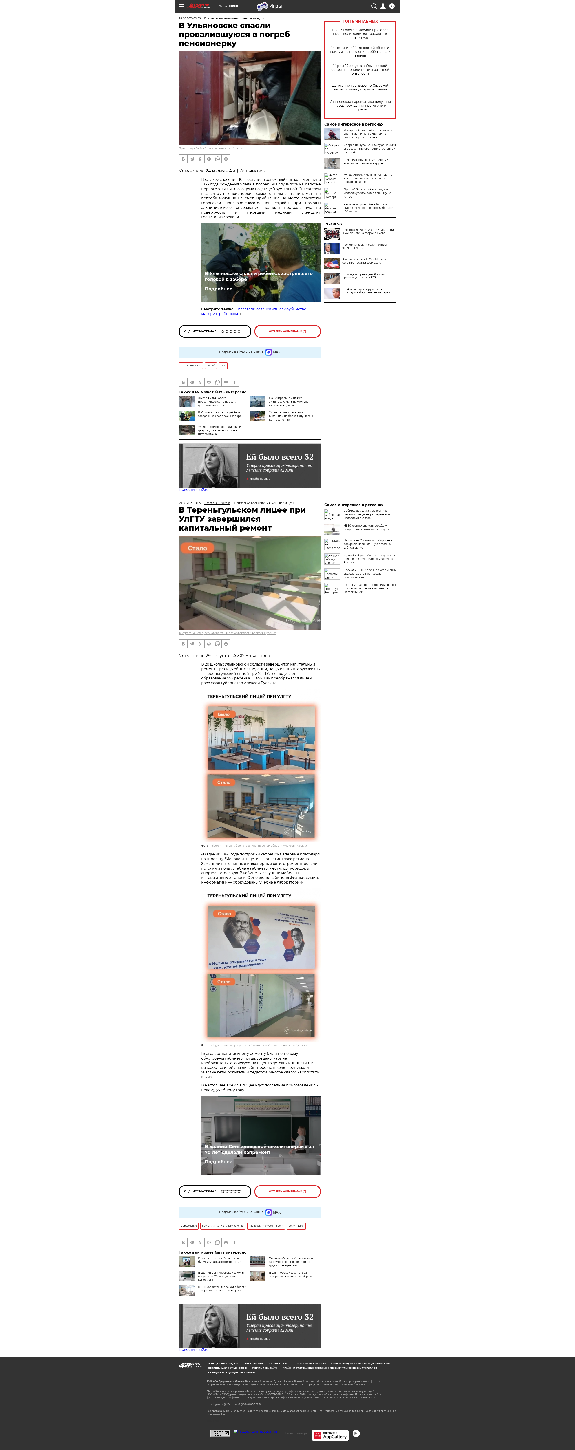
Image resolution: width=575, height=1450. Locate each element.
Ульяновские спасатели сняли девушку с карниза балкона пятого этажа (219, 430)
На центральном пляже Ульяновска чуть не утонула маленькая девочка (289, 401)
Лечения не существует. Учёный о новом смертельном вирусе (367, 161)
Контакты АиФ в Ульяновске (227, 1368)
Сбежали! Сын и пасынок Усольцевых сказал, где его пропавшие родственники (370, 573)
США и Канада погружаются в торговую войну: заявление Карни (366, 291)
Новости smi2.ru (194, 489)
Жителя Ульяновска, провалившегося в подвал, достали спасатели (217, 401)
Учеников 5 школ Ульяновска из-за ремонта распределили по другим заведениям (292, 1261)
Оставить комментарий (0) (287, 331)
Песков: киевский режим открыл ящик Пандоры (365, 246)
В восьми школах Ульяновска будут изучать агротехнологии (219, 1259)
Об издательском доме (223, 1363)
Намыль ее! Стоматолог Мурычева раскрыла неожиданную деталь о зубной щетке (368, 544)
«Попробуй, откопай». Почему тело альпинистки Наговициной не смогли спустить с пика (368, 133)
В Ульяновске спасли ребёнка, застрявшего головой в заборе (259, 276)
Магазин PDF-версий (311, 1363)
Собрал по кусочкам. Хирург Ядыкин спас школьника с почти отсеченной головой (370, 148)
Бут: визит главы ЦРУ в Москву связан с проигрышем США (364, 261)
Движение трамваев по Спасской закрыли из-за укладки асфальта (360, 87)
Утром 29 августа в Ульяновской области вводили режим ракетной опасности (360, 69)
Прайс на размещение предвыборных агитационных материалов (330, 1368)
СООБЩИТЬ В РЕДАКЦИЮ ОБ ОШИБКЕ (231, 1372)
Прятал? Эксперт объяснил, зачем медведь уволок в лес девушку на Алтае (367, 193)
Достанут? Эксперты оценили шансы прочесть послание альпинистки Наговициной (370, 588)
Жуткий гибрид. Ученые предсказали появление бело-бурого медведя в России (370, 558)
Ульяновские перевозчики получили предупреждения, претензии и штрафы (360, 105)
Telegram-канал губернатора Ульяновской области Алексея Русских (227, 633)
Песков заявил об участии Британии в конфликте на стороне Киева (368, 231)
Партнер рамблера (296, 1433)
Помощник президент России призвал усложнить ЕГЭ (363, 276)
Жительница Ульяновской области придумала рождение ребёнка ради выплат (360, 51)
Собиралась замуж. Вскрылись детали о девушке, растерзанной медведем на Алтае (367, 514)
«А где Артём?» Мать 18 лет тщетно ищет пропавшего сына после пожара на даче (368, 178)
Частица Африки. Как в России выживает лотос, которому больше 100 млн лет (368, 208)
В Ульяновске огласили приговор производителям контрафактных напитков (360, 34)
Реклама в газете (280, 1363)
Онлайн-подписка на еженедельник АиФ (360, 1363)
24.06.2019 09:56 (190, 18)
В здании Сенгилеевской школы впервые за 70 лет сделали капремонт (259, 1149)
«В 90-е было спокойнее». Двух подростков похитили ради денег (367, 527)
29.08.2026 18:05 (190, 503)
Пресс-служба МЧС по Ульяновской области (211, 148)
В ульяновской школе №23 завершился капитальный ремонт (292, 1274)
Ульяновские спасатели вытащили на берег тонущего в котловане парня (291, 416)
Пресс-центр (254, 1363)
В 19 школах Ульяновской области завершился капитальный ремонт (222, 1288)
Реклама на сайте (264, 1368)
